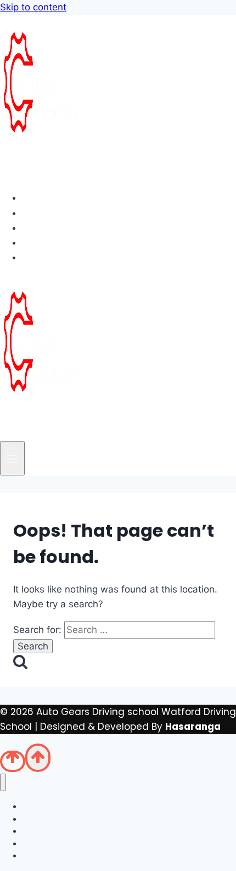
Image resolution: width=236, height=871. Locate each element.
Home (45, 197)
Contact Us (59, 257)
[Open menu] (12, 458)
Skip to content (33, 7)
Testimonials (63, 242)
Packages (55, 227)
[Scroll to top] (12, 761)
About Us (53, 212)
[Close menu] (3, 783)
